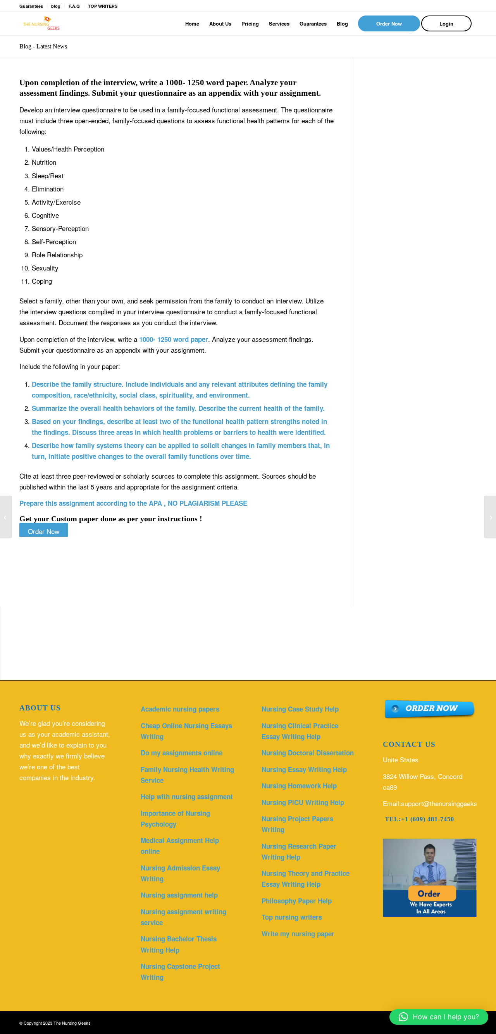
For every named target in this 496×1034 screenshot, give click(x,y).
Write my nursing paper (298, 933)
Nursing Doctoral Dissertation (308, 752)
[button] (438, 1017)
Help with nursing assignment (187, 796)
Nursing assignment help (179, 895)
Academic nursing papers (180, 708)
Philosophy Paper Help (297, 900)
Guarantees (31, 6)
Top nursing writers (292, 917)
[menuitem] (192, 23)
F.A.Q (74, 6)
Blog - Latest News (43, 46)
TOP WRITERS (102, 6)
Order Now (43, 531)
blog (55, 6)
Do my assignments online (181, 752)
